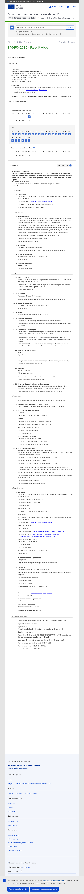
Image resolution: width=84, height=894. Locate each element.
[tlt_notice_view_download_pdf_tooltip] (13, 134)
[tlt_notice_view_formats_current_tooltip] (70, 165)
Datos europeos (13, 839)
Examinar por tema (51, 34)
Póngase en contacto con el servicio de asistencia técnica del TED (29, 783)
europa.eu (26, 867)
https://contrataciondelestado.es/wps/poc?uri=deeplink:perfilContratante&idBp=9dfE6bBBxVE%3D (39, 535)
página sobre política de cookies (54, 880)
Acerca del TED (13, 821)
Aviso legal (11, 804)
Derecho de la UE (13, 835)
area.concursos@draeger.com (41, 593)
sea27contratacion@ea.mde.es (36, 90)
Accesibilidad (12, 811)
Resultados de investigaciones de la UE (20, 843)
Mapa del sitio (12, 825)
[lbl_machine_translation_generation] (34, 148)
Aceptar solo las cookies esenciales (44, 889)
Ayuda (10, 780)
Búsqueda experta (37, 34)
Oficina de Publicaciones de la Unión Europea (24, 765)
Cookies (10, 807)
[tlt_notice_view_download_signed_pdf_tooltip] (29, 116)
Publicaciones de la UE (15, 850)
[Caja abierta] (10, 56)
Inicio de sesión (58, 7)
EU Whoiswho (12, 846)
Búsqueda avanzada (23, 34)
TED (9, 42)
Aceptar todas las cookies (18, 889)
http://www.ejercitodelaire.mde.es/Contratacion (48, 531)
